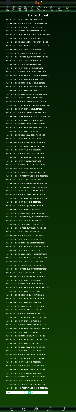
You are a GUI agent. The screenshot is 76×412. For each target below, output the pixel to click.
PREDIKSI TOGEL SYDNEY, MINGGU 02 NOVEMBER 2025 (25, 120)
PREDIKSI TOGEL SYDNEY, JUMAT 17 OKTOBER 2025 (23, 280)
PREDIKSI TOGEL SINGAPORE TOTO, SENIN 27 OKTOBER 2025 (27, 176)
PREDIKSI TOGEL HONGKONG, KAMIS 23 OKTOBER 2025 (25, 213)
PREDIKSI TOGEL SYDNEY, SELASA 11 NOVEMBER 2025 (24, 27)
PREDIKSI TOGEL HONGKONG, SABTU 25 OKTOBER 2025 (25, 195)
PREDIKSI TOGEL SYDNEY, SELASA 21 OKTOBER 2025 (24, 239)
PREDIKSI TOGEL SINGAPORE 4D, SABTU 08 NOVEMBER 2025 (27, 57)
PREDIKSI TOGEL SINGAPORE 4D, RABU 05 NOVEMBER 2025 (26, 87)
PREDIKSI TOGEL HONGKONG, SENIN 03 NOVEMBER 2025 (26, 102)
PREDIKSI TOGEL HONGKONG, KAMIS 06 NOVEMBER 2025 (26, 72)
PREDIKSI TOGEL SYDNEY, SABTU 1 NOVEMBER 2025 (24, 131)
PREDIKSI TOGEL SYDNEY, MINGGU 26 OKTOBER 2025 (24, 191)
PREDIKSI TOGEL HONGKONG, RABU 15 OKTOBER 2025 (25, 295)
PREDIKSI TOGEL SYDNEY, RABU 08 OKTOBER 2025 (23, 373)
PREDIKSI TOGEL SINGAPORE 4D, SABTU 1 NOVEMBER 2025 (26, 128)
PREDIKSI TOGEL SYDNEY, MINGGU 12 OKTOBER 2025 (24, 332)
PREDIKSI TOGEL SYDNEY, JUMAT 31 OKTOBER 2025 (23, 139)
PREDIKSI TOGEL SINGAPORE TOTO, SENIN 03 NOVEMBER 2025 (28, 105)
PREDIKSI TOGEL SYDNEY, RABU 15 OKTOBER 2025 (23, 302)
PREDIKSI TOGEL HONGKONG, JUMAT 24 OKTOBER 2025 (25, 206)
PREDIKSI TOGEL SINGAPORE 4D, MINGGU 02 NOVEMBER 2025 (28, 116)
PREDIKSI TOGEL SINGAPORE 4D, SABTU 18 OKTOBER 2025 (26, 269)
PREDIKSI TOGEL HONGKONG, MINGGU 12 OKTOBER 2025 (26, 325)
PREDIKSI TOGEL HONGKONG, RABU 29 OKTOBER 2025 (25, 154)
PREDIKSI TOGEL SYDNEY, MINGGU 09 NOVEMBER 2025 (25, 49)
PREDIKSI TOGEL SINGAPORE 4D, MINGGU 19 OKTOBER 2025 (27, 258)
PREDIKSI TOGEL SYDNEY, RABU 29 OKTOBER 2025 (23, 161)
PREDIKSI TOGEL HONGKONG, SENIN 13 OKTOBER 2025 (25, 314)
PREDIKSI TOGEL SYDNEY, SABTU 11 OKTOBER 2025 (24, 343)
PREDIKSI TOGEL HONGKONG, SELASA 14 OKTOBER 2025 (25, 306)
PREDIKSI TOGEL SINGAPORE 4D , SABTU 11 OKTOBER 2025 (26, 340)
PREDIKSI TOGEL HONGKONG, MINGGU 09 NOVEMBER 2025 (27, 42)
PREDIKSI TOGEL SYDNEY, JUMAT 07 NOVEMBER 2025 (24, 68)
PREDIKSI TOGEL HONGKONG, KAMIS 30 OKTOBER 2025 (25, 142)
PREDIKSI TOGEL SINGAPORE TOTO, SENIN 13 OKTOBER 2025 (27, 317)
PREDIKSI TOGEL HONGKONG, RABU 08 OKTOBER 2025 (25, 366)
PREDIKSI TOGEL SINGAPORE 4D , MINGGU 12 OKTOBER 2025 (27, 328)
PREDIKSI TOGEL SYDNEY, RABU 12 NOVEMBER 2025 (24, 20)
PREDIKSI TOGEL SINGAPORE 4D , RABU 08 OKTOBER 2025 (26, 369)
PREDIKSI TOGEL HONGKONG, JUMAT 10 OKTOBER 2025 (25, 347)
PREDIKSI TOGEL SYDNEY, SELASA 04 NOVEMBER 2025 (24, 98)
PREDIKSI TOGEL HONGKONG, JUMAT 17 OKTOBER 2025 (25, 276)
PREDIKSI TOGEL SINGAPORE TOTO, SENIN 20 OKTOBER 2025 (27, 247)
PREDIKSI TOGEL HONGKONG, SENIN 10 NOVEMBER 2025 (26, 31)
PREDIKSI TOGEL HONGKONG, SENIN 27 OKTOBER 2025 (25, 172)
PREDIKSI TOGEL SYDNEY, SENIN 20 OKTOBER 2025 (23, 250)
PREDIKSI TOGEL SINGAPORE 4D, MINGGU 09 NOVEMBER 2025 (28, 46)
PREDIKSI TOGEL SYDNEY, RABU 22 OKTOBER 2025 (23, 232)
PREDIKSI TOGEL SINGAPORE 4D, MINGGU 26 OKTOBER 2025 (27, 187)
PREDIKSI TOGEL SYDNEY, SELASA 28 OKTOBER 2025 (24, 168)
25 (46, 392)
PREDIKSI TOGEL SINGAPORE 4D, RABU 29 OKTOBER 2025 (26, 157)
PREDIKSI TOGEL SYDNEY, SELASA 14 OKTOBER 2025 (24, 310)
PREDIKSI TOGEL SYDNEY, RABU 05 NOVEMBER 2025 (24, 90)
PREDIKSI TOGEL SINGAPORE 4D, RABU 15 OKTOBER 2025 (26, 299)
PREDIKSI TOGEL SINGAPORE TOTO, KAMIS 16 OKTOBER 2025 (27, 288)
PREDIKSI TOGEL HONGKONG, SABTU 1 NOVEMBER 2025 (25, 124)
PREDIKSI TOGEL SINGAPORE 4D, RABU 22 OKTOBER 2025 (26, 228)
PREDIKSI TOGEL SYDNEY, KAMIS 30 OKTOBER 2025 (23, 150)
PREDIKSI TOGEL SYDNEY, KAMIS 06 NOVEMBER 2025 (24, 79)
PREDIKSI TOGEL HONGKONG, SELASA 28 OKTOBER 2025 (25, 165)
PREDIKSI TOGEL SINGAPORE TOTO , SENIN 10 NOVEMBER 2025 (28, 35)
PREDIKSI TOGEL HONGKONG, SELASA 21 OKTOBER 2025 (25, 235)
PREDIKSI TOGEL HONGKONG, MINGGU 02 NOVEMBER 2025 (27, 113)
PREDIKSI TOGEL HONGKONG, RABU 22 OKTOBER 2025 (25, 224)
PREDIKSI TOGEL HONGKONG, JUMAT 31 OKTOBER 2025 (25, 135)
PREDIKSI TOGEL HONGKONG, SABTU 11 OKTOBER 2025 (25, 336)
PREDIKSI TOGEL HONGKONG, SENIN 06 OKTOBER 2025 (25, 384)
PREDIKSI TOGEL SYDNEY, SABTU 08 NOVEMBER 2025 (24, 61)
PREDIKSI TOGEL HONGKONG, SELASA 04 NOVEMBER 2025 (26, 94)
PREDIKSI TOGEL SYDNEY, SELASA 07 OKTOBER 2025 (24, 381)
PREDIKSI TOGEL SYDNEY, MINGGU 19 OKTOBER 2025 (24, 261)
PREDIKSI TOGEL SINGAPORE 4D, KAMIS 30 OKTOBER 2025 (26, 146)
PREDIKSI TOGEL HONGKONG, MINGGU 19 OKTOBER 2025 (26, 254)
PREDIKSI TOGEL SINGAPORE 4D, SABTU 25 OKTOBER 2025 (26, 198)
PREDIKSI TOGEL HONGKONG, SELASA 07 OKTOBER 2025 (25, 377)
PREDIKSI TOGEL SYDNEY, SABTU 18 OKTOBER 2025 (24, 273)
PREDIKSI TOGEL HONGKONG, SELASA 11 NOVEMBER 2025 (26, 23)
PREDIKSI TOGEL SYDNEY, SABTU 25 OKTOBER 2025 (24, 202)
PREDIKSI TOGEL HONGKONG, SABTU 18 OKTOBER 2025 (25, 265)
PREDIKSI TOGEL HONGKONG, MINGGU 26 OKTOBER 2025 (26, 183)
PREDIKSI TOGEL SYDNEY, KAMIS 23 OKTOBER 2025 (23, 221)
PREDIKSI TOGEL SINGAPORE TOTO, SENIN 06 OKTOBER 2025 (27, 388)
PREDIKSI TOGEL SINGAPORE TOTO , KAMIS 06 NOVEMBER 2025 (28, 75)
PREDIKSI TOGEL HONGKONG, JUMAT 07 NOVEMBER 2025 (26, 64)
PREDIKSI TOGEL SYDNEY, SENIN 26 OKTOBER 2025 (23, 180)
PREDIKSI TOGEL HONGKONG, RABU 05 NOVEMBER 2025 (26, 83)
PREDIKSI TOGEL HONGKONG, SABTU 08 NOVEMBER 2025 (26, 53)
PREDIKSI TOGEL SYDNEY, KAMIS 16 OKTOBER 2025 (23, 291)
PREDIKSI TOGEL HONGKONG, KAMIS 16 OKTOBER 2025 (25, 284)
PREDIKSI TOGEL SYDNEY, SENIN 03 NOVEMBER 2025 (24, 109)
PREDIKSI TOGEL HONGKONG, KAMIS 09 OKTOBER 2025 (25, 355)
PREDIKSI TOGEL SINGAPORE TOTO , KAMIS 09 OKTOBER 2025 (27, 358)
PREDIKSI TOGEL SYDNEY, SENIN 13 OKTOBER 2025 (23, 321)
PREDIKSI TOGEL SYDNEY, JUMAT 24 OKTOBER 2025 (23, 209)
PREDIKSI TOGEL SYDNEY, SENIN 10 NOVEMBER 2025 (24, 38)
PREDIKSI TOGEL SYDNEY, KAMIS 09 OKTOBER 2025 (23, 362)
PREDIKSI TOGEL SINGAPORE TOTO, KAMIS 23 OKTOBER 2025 (27, 217)
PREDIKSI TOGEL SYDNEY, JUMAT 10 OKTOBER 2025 (23, 351)
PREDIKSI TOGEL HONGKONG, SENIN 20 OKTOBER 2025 (25, 243)
